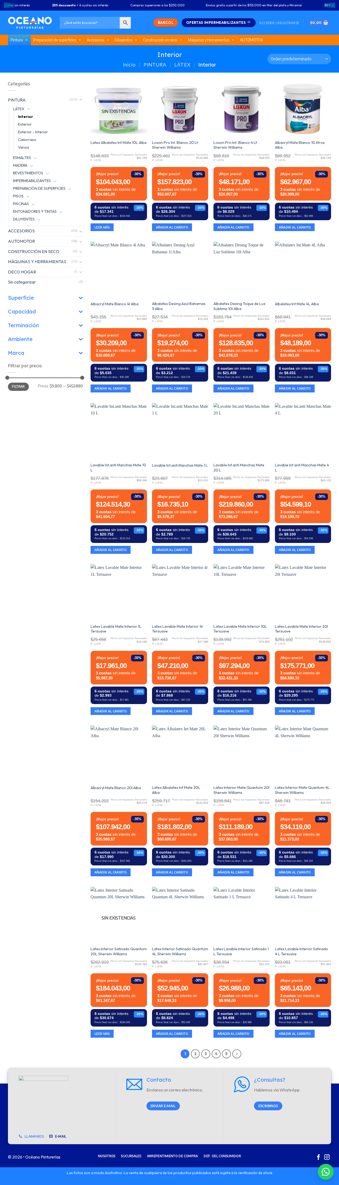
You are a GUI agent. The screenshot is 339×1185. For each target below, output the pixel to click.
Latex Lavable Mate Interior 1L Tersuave (116, 629)
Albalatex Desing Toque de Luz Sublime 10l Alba (239, 306)
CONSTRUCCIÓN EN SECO (33, 251)
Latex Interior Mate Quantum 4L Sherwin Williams (302, 790)
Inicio (129, 64)
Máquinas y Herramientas (208, 40)
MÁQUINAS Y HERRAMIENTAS (37, 261)
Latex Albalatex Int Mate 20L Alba (176, 790)
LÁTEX (182, 64)
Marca (16, 353)
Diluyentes (123, 40)
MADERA (20, 165)
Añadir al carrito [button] (172, 227)
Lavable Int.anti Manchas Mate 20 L (238, 467)
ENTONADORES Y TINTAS (35, 211)
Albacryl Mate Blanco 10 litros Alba (300, 145)
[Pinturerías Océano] (30, 22)
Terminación (23, 325)
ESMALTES (22, 157)
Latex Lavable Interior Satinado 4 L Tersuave (301, 951)
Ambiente (20, 339)
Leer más (102, 227)
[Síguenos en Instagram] (327, 1158)
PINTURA (155, 64)
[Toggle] (81, 100)
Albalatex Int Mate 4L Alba (297, 304)
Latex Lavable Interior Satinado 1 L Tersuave (241, 951)
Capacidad (22, 311)
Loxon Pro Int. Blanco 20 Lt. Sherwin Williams (175, 145)
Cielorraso (27, 139)
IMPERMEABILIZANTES (32, 180)
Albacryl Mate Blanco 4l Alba (115, 304)
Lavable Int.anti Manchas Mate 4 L (302, 467)
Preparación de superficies (54, 40)
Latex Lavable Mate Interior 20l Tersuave (301, 629)
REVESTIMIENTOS (28, 173)
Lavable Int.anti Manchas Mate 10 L (118, 467)
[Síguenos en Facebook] (318, 1158)
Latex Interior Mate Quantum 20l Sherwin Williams (241, 790)
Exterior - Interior (33, 131)
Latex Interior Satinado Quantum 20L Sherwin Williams (119, 951)
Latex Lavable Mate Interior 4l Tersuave (177, 629)
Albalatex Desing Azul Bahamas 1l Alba (179, 306)
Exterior (25, 124)
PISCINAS (21, 203)
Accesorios (95, 40)
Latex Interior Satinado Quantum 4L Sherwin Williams (180, 951)
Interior (25, 116)
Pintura (17, 40)
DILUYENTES (24, 219)
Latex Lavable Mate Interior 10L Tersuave (240, 629)
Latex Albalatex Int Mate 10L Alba (118, 142)
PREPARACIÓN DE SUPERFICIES (39, 188)
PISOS (18, 196)
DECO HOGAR (22, 271)
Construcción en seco (160, 40)
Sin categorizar (22, 282)
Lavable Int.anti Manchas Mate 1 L (180, 465)
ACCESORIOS (21, 230)
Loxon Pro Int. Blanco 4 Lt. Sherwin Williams (235, 145)
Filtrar (18, 386)
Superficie (21, 297)
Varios (23, 147)
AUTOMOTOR (251, 40)
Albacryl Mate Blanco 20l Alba (116, 787)
